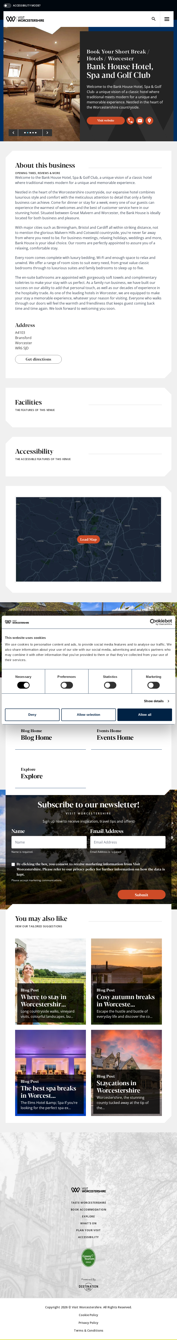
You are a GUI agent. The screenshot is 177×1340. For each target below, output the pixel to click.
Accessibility (88, 1237)
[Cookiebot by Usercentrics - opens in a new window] (153, 622)
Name (18, 830)
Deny (32, 714)
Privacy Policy (88, 1323)
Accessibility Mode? (27, 5)
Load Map (88, 539)
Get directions (38, 359)
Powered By (88, 1279)
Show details (154, 701)
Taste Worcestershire (88, 1203)
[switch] (67, 685)
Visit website (105, 120)
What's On (88, 1223)
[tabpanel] (45, 84)
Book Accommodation (88, 1209)
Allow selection (88, 714)
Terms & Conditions (88, 1330)
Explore (88, 1216)
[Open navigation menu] (167, 19)
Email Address (106, 830)
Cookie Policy (88, 1315)
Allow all (144, 714)
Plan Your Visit (88, 1230)
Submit (141, 894)
